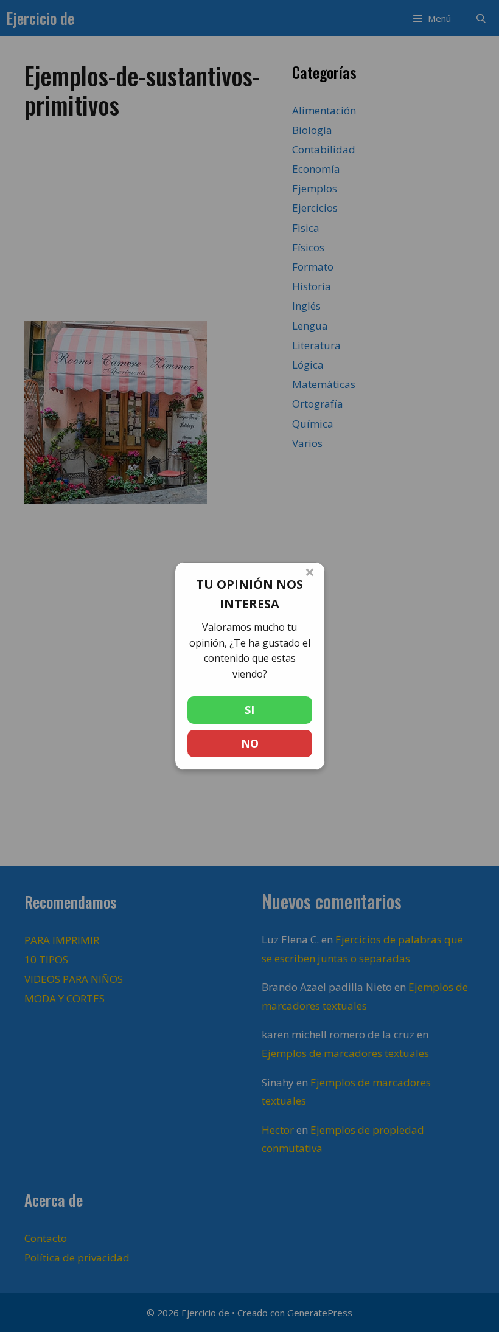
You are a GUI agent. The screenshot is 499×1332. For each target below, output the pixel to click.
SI (249, 709)
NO (250, 743)
